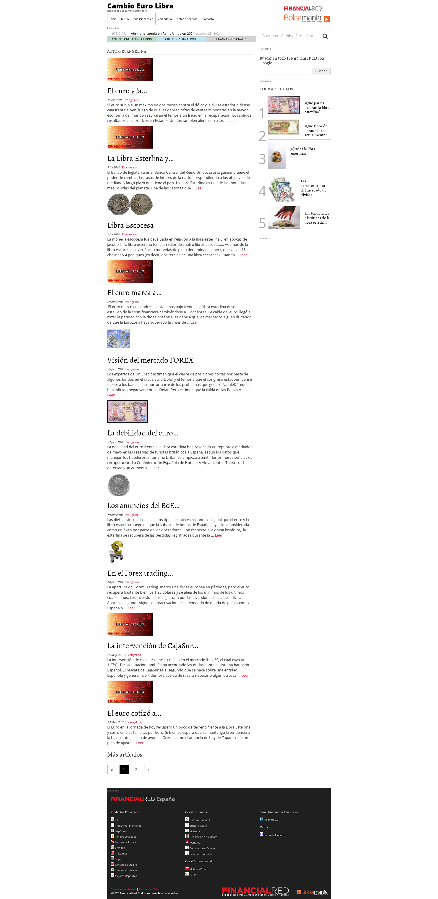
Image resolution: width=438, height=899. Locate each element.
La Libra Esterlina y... (140, 158)
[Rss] (326, 19)
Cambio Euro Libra (140, 5)
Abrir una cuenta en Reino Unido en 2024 (162, 33)
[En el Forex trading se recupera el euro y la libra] (116, 551)
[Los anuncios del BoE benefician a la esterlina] (118, 484)
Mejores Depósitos (125, 876)
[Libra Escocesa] (130, 204)
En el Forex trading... (140, 572)
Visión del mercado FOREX (150, 359)
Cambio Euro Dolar (200, 854)
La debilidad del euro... (142, 432)
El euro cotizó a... (134, 712)
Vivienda (194, 831)
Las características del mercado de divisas (313, 187)
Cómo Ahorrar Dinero (202, 848)
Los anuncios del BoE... (143, 505)
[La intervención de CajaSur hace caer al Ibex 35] (130, 624)
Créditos (119, 847)
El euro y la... (127, 90)
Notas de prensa (187, 19)
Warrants (194, 842)
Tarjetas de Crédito (125, 864)
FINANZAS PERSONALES (231, 39)
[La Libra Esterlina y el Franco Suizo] (130, 136)
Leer (232, 120)
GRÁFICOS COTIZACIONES (181, 39)
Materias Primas (198, 869)
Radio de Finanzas (274, 835)
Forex (192, 874)
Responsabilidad (149, 889)
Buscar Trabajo (198, 825)
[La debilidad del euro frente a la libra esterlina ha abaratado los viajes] (127, 411)
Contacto (208, 19)
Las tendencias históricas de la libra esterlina (317, 217)
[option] (189, 33)
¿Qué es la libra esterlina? (302, 151)
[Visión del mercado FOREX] (118, 338)
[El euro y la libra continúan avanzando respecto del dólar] (130, 69)
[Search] (325, 36)
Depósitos (120, 831)
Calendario (165, 19)
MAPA (125, 19)
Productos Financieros (127, 825)
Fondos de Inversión (126, 842)
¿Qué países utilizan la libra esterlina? (317, 107)
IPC (116, 820)
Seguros (119, 859)
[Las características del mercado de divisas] (282, 188)
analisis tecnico (143, 19)
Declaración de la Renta (203, 837)
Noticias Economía (200, 820)
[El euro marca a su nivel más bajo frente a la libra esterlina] (130, 271)
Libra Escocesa (130, 225)
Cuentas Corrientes (125, 870)
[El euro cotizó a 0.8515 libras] (130, 691)
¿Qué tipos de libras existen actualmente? (316, 130)
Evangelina (131, 100)
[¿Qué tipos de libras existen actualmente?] (284, 127)
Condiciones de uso (123, 889)
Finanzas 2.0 (270, 819)
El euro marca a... (134, 292)
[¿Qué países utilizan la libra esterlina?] (284, 105)
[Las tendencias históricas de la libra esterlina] (284, 217)
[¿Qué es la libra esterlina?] (277, 155)
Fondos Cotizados (125, 836)
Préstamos (120, 853)
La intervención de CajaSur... (152, 645)
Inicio (113, 19)
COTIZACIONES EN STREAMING (132, 39)
